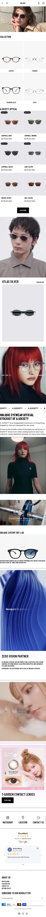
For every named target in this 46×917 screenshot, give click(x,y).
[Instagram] (23, 913)
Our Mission (5, 881)
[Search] (7, 3)
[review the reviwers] (37, 848)
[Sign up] (42, 898)
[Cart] (43, 3)
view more (7, 800)
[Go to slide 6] (24, 864)
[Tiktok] (26, 913)
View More (23, 210)
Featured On (6, 884)
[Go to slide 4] (21, 864)
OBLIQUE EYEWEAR (25, 909)
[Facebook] (19, 913)
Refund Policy (6, 888)
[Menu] (2, 3)
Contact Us (5, 886)
